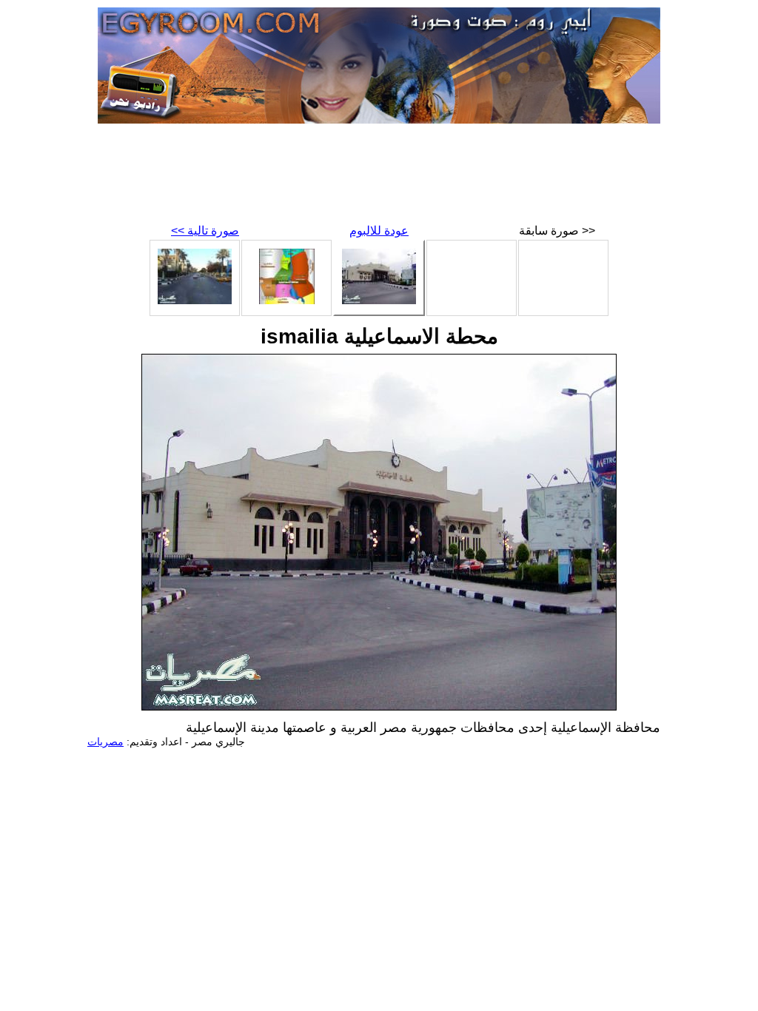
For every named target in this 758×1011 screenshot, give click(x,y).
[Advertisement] (379, 177)
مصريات (105, 742)
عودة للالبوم (379, 230)
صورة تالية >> (205, 230)
